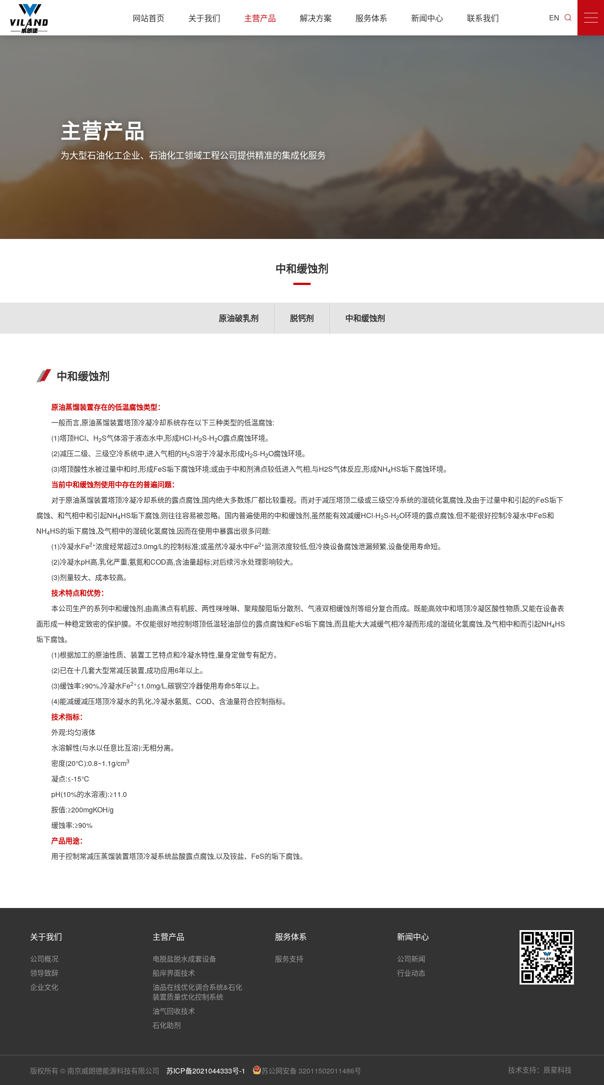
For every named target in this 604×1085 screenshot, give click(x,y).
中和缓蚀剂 (365, 318)
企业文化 (44, 987)
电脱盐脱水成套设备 (184, 959)
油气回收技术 (174, 1011)
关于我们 (204, 17)
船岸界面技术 (174, 973)
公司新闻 (411, 959)
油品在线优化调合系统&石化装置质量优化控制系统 (197, 992)
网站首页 (148, 17)
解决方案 (316, 17)
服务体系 (371, 17)
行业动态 (411, 973)
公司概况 (44, 959)
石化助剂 (167, 1025)
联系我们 (483, 17)
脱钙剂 (302, 318)
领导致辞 (44, 973)
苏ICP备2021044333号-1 (205, 1071)
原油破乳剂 (239, 318)
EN (554, 17)
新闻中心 (427, 17)
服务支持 (289, 959)
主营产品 (260, 17)
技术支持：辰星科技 (540, 1070)
